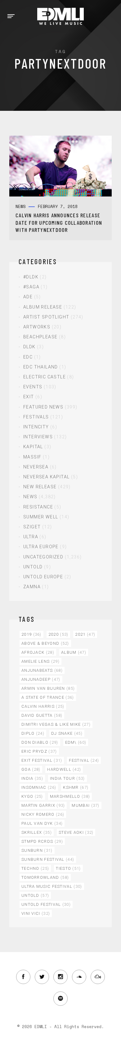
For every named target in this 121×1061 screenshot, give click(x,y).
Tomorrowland (45, 877)
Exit (28, 396)
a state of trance (47, 697)
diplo (32, 733)
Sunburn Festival (47, 859)
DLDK (29, 346)
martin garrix (43, 805)
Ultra (30, 536)
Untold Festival (46, 904)
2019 (31, 634)
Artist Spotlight (46, 316)
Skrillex (36, 832)
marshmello (70, 796)
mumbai (85, 805)
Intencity (36, 426)
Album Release (42, 307)
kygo (32, 796)
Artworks (36, 326)
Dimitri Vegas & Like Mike (56, 724)
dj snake (67, 733)
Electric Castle (44, 376)
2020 (58, 634)
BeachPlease (40, 336)
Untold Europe (43, 576)
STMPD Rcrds (42, 841)
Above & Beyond (45, 643)
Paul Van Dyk (42, 823)
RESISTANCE (38, 506)
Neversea (35, 466)
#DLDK (30, 276)
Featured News (43, 406)
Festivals (36, 416)
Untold (33, 566)
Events (32, 386)
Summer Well (40, 516)
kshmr (75, 787)
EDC (28, 356)
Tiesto (68, 868)
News (30, 496)
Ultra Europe (41, 546)
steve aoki (76, 832)
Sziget (32, 526)
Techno (35, 868)
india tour (67, 778)
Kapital (33, 446)
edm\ (76, 742)
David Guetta (41, 715)
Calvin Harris (42, 706)
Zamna (32, 586)
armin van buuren (48, 688)
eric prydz (39, 751)
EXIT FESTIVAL (41, 760)
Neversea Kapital (46, 476)
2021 (85, 634)
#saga (31, 286)
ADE (28, 296)
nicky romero (42, 814)
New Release (39, 486)
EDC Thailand (40, 366)
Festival (84, 760)
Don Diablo (39, 742)
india (32, 778)
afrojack (37, 652)
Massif (32, 456)
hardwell (64, 769)
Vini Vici (35, 913)
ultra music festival (51, 886)
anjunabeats (42, 670)
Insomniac (38, 787)
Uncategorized (43, 556)
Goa (30, 769)
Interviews (38, 436)
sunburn (37, 850)
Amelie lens (40, 661)
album (73, 652)
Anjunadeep (40, 679)
